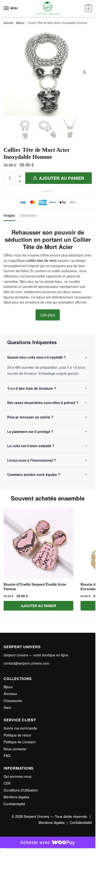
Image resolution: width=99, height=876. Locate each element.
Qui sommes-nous (17, 776)
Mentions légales (16, 796)
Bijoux (20, 23)
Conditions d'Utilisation (21, 790)
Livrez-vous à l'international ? (31, 460)
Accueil (8, 23)
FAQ (7, 755)
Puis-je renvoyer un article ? (30, 417)
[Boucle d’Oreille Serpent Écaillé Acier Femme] (38, 544)
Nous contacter (15, 748)
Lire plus (47, 315)
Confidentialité (14, 803)
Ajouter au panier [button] (38, 605)
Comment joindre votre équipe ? (33, 474)
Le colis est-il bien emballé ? (30, 445)
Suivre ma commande (20, 728)
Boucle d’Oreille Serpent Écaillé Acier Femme (35, 586)
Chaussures (13, 700)
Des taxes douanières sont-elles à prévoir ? (43, 402)
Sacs (7, 707)
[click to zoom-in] (48, 72)
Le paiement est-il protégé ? (30, 431)
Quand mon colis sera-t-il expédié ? (36, 357)
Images (9, 215)
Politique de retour (17, 735)
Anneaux (10, 693)
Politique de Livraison (20, 741)
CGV (7, 783)
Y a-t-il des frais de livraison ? (31, 388)
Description (28, 215)
